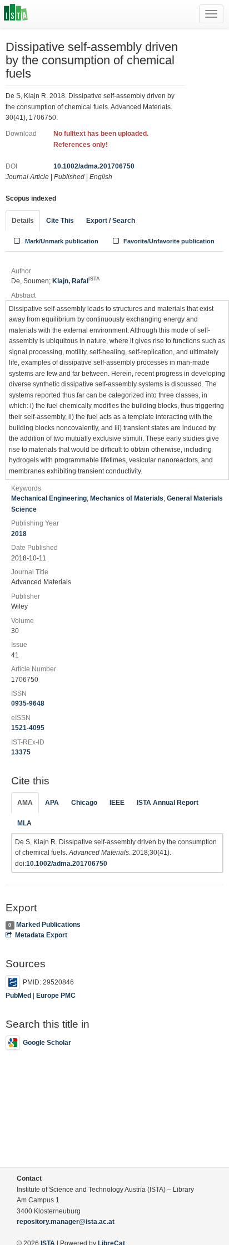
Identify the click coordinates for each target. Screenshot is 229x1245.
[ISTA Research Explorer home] (16, 14)
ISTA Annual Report (167, 803)
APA (52, 803)
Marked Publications (48, 924)
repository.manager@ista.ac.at (65, 1222)
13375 (21, 752)
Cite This (60, 220)
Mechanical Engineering (49, 498)
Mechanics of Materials (126, 498)
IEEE (117, 803)
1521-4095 (27, 728)
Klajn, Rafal (76, 281)
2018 (19, 534)
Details (23, 220)
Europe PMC (56, 995)
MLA (24, 823)
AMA (25, 803)
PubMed (18, 995)
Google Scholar (47, 1043)
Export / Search (110, 220)
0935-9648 (27, 703)
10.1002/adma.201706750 (94, 166)
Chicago (84, 803)
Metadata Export (41, 935)
